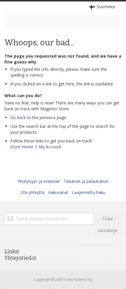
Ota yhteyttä (32, 192)
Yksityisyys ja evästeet (39, 181)
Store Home (21, 146)
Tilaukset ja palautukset (86, 181)
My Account (50, 146)
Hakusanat (58, 192)
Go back (18, 117)
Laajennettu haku (88, 192)
